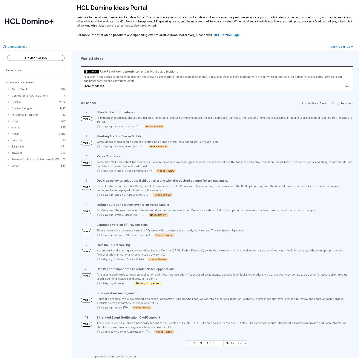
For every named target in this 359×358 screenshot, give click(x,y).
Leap (119, 307)
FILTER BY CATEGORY (22, 82)
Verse (119, 146)
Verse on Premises (135, 170)
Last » (242, 343)
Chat (131, 126)
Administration (135, 194)
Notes (121, 283)
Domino (120, 194)
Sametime (122, 126)
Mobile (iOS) (131, 146)
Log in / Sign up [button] (341, 46)
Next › (230, 343)
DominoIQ (132, 259)
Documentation (135, 235)
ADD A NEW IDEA (37, 57)
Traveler (120, 235)
